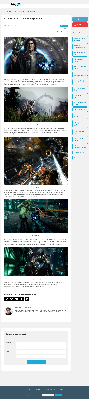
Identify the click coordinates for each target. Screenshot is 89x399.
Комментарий (10, 342)
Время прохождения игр (80, 146)
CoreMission (15, 4)
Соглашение (27, 389)
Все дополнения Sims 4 (79, 89)
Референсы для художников (79, 132)
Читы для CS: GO (79, 109)
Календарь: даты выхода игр (79, 39)
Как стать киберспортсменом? (81, 75)
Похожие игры (79, 152)
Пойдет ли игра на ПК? (79, 60)
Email (8, 356)
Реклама (37, 389)
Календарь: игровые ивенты (79, 46)
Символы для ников (78, 139)
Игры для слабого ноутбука (80, 67)
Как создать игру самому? (79, 116)
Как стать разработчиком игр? (79, 124)
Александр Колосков (62, 31)
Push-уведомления (34, 395)
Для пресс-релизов (50, 389)
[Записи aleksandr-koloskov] (8, 311)
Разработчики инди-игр (78, 96)
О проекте (62, 389)
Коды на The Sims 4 (80, 82)
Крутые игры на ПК (79, 53)
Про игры (64, 26)
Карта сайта (78, 158)
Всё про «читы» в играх (80, 103)
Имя (8, 351)
